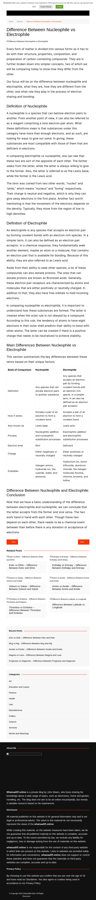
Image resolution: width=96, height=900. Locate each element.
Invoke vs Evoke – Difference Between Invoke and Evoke (35, 649)
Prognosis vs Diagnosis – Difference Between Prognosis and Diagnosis (42, 661)
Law (11, 704)
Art (10, 681)
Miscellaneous (15, 710)
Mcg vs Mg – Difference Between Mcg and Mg (30, 643)
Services (13, 727)
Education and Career (19, 687)
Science (12, 722)
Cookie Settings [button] (46, 7)
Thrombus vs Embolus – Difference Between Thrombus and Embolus (25, 610)
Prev (14, 542)
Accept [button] (59, 7)
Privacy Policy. (33, 883)
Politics (12, 716)
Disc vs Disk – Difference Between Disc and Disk (32, 638)
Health (12, 698)
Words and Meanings (19, 733)
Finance (12, 693)
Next (82, 542)
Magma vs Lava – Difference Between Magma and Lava (35, 655)
